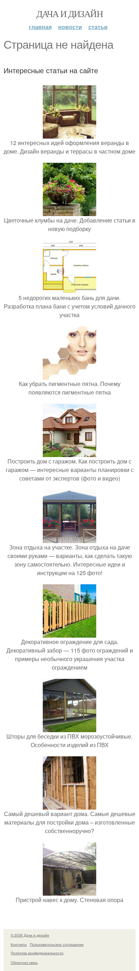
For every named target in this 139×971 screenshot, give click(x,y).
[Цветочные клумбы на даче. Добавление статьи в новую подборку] (69, 212)
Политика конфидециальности (37, 952)
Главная (40, 27)
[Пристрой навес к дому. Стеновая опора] (69, 891)
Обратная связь (24, 962)
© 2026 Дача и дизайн (30, 935)
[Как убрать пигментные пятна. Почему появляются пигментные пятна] (69, 375)
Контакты (19, 944)
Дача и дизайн (69, 13)
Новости (70, 27)
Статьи (98, 27)
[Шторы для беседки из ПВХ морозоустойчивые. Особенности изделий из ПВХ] (69, 728)
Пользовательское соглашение (57, 944)
